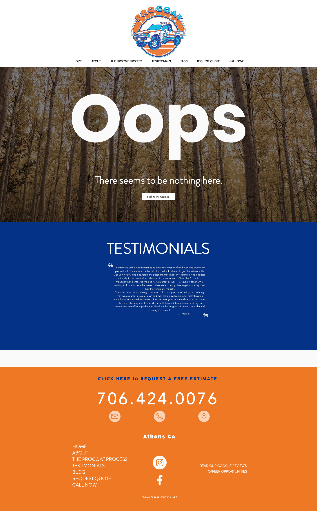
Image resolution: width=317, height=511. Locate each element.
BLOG (78, 472)
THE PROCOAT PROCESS (99, 459)
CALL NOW (84, 485)
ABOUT (80, 453)
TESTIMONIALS (88, 465)
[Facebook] (160, 480)
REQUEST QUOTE (91, 478)
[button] (158, 290)
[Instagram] (160, 462)
